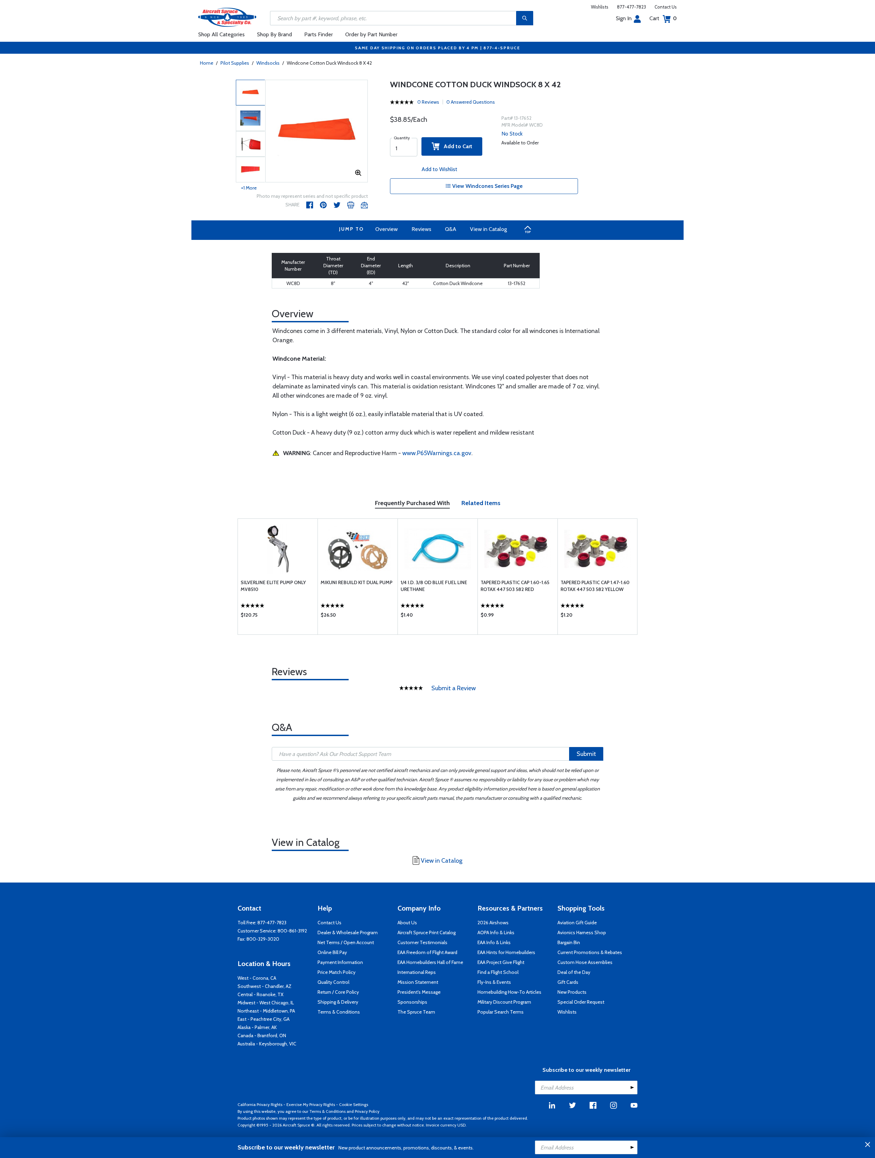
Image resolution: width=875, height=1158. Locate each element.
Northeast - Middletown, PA (266, 1011)
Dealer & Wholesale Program (348, 932)
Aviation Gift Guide (577, 922)
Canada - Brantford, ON (262, 1035)
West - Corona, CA (257, 978)
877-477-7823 (631, 7)
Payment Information (340, 962)
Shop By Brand (274, 34)
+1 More (249, 188)
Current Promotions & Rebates (589, 952)
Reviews (421, 229)
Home (206, 63)
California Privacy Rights (260, 1104)
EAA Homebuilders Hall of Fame (430, 962)
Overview (386, 229)
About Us (407, 922)
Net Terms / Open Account (346, 942)
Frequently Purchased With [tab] (412, 503)
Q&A (450, 229)
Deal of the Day (573, 972)
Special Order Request (580, 1002)
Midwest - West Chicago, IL (266, 1003)
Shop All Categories (221, 34)
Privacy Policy (367, 1111)
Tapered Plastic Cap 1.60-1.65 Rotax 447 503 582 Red (515, 585)
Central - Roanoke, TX (260, 994)
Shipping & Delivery (338, 1002)
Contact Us (666, 7)
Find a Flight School (498, 972)
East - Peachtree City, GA (264, 1019)
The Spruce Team (416, 1012)
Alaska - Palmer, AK (257, 1027)
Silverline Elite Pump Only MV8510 (273, 585)
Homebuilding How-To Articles (509, 992)
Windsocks (268, 63)
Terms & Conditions (339, 1012)
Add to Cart (456, 146)
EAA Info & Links (494, 942)
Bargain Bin (568, 942)
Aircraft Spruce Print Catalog (427, 932)
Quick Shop (278, 617)
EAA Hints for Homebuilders (506, 952)
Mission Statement (418, 982)
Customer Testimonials (422, 942)
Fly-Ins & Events (494, 982)
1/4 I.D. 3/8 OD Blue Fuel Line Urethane (434, 585)
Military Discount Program (504, 1002)
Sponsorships (412, 1002)
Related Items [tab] (480, 503)
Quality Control (333, 982)
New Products (572, 992)
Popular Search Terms (500, 1012)
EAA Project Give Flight (500, 962)
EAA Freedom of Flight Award (427, 952)
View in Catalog (488, 229)
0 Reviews (428, 102)
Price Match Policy (336, 972)
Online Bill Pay (332, 952)
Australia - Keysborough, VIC (267, 1044)
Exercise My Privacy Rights (310, 1104)
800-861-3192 (292, 931)
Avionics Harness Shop (581, 932)
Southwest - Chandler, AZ (265, 986)
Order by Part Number (371, 34)
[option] (316, 131)
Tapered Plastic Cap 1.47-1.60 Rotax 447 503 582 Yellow (595, 585)
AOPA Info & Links (495, 932)
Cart (663, 18)
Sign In (624, 18)
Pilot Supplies (234, 63)
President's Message (419, 992)
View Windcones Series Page (487, 186)
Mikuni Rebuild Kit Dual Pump (356, 582)
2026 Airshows (493, 922)
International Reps (417, 972)
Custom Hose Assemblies (584, 962)
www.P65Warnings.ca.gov (436, 453)
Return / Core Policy (338, 992)
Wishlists (599, 7)
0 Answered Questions (470, 102)
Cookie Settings (353, 1104)
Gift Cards (567, 982)
